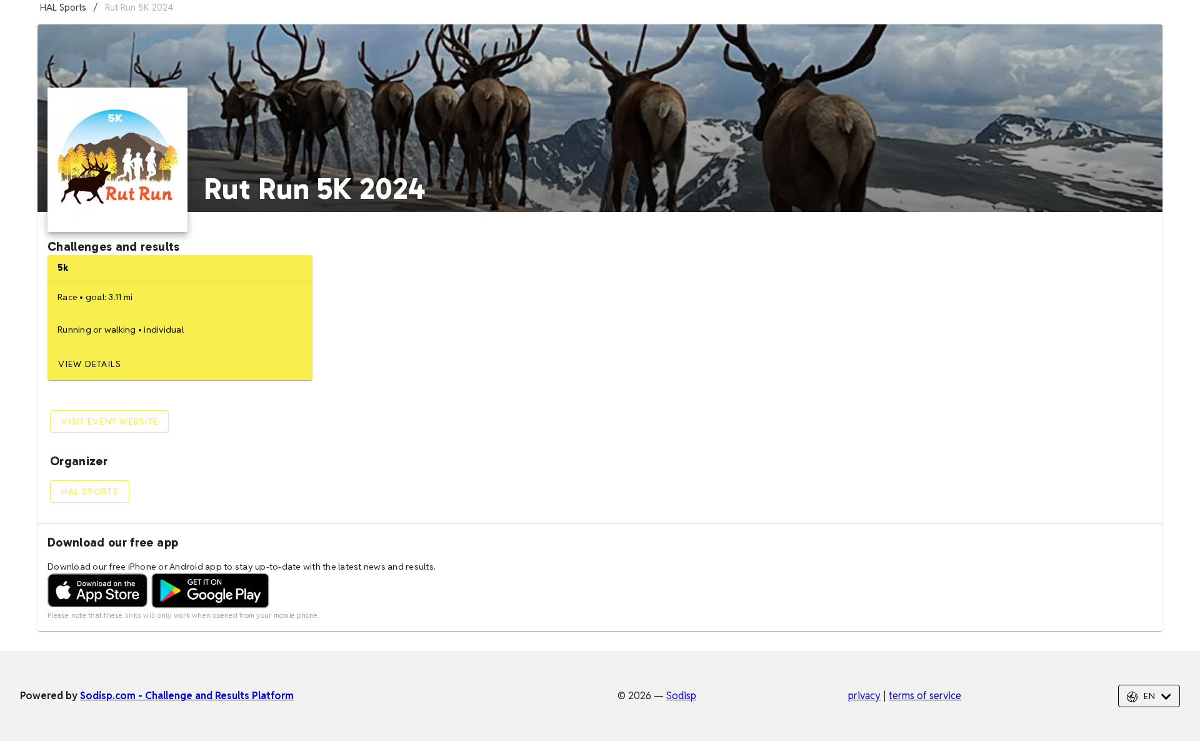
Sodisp (681, 695)
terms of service (925, 695)
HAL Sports (63, 7)
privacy (864, 695)
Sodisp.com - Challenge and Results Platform (187, 695)
